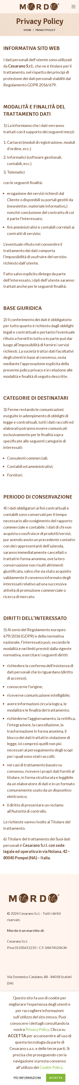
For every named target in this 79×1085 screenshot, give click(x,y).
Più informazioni (28, 1078)
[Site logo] (39, 6)
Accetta (55, 1077)
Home (27, 29)
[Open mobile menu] (73, 6)
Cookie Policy (51, 1067)
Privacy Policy (37, 1029)
